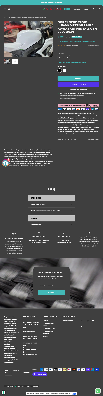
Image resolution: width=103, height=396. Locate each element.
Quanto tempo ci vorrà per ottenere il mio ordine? (46, 211)
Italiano (86, 9)
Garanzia (45, 336)
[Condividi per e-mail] (75, 139)
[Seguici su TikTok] (82, 326)
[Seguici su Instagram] (87, 320)
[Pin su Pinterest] (68, 139)
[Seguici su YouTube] (93, 320)
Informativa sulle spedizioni (48, 332)
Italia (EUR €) (76, 9)
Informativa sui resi (49, 328)
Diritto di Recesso (67, 320)
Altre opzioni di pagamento (78, 89)
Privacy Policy (9, 386)
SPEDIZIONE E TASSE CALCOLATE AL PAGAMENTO (76, 41)
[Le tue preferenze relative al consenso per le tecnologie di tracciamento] (3, 392)
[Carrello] (98, 9)
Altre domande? (36, 224)
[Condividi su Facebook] (65, 139)
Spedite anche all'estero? (38, 204)
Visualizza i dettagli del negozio (68, 98)
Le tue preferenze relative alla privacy (58, 393)
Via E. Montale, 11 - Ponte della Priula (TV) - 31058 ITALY (31, 325)
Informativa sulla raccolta (35, 393)
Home (5, 17)
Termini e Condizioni (32, 386)
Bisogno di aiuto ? (93, 139)
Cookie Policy (20, 386)
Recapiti (45, 320)
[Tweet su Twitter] (72, 139)
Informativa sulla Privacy (48, 324)
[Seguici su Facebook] (82, 320)
